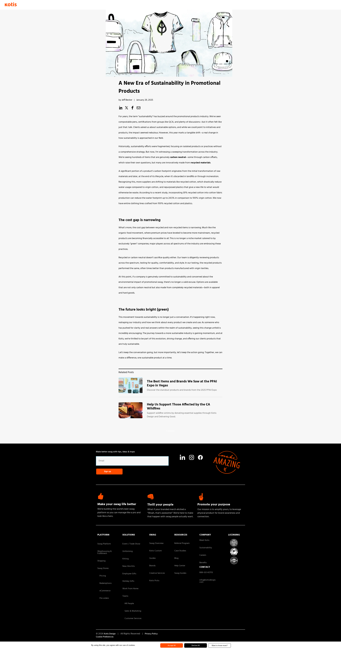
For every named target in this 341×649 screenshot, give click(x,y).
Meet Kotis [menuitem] (204, 540)
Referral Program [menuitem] (182, 543)
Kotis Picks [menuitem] (154, 580)
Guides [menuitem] (152, 558)
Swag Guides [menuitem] (180, 573)
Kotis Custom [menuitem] (155, 550)
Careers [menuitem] (202, 555)
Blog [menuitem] (176, 558)
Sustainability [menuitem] (205, 547)
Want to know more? (220, 645)
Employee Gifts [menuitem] (129, 573)
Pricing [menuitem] (101, 575)
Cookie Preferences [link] (104, 637)
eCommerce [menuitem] (103, 590)
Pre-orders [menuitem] (103, 598)
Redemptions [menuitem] (104, 583)
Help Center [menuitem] (179, 565)
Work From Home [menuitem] (130, 588)
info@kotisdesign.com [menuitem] (207, 581)
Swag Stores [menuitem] (103, 568)
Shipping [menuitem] (101, 561)
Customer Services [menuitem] (131, 618)
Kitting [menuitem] (125, 558)
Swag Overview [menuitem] (156, 543)
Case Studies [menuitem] (180, 550)
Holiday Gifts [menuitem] (128, 581)
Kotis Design (110, 634)
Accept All (172, 645)
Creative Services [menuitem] (157, 573)
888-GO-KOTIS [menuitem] (206, 572)
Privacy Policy (151, 634)
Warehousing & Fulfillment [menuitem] (104, 552)
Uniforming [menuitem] (127, 551)
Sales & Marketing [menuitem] (131, 611)
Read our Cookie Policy (240, 645)
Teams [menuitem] (125, 596)
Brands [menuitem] (152, 565)
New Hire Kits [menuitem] (128, 566)
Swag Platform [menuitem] (104, 543)
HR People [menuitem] (128, 603)
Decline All (196, 645)
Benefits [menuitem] (203, 562)
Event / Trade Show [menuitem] (131, 543)
